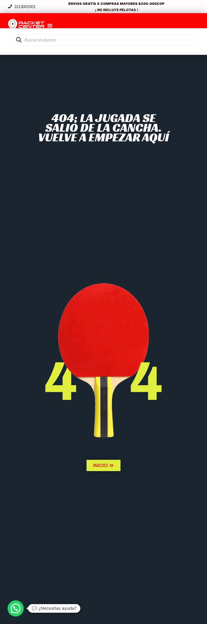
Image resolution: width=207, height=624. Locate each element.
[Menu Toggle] (50, 25)
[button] (16, 608)
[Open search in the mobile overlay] (103, 31)
